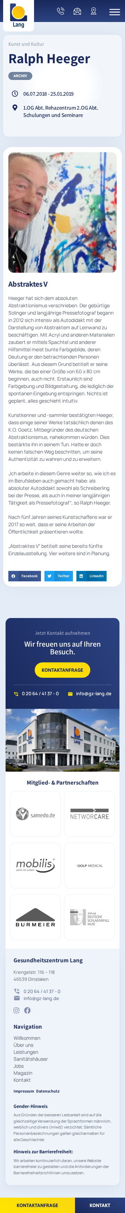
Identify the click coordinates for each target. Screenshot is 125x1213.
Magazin (23, 1072)
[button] (24, 576)
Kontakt (22, 1079)
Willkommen (27, 1038)
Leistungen (26, 1052)
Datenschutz (47, 1091)
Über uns (23, 1045)
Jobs (19, 1066)
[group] (34, 814)
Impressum (24, 1091)
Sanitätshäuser (31, 1059)
